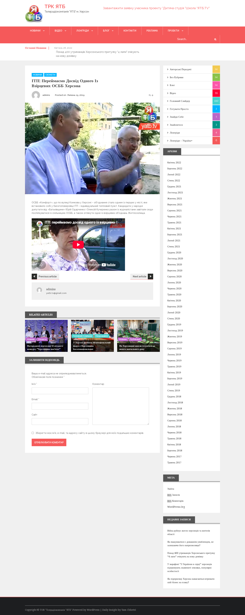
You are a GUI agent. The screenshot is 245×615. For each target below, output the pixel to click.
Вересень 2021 (174, 204)
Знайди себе (177, 116)
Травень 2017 (174, 462)
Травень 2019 (174, 366)
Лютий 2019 (173, 384)
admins (46, 95)
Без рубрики (176, 77)
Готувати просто (179, 109)
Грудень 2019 (174, 324)
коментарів (175, 501)
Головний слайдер (82, 336)
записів (173, 495)
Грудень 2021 (174, 186)
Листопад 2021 (175, 192)
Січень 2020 (173, 318)
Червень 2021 (174, 216)
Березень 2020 (174, 306)
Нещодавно (102, 336)
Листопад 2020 (175, 258)
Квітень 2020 (174, 300)
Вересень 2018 (174, 414)
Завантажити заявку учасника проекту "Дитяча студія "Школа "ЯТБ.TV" (156, 8)
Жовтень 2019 (174, 336)
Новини (35, 30)
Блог (106, 30)
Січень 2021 (173, 246)
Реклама (152, 30)
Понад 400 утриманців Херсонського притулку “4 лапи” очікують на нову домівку (191, 555)
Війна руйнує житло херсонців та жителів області (188, 532)
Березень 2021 (174, 234)
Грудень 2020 (174, 252)
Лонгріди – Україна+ (181, 140)
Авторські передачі (180, 69)
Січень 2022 (173, 180)
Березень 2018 (174, 450)
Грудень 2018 (174, 396)
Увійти (170, 489)
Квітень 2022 (174, 162)
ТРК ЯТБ (54, 6)
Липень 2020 (174, 282)
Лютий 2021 (173, 240)
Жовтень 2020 (174, 264)
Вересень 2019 (174, 342)
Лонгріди (82, 30)
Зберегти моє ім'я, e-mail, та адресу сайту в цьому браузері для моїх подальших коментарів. (90, 433)
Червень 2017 (174, 456)
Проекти (173, 30)
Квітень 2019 (174, 372)
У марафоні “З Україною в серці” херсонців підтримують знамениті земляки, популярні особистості (189, 567)
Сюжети (50, 75)
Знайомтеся (176, 124)
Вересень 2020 (174, 270)
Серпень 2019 (174, 348)
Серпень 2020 (174, 276)
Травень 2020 (174, 294)
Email (35, 399)
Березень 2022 (174, 168)
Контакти (130, 30)
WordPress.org (176, 507)
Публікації (135, 339)
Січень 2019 (173, 390)
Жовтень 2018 (174, 408)
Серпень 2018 (174, 420)
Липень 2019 (174, 354)
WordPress (93, 609)
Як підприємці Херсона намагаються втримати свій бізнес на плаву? (190, 581)
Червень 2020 (174, 288)
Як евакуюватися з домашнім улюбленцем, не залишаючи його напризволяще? (190, 543)
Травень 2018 (174, 438)
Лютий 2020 (173, 312)
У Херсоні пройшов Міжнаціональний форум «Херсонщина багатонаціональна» (91, 345)
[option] (98, 52)
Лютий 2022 (173, 174)
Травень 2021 (174, 222)
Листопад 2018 (175, 402)
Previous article (48, 276)
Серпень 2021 (174, 210)
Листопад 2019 (175, 330)
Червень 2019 (174, 360)
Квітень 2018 (174, 444)
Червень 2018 (174, 432)
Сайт (34, 414)
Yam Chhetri (129, 609)
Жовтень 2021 (174, 198)
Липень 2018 (174, 426)
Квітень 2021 (174, 228)
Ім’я (34, 384)
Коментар (98, 384)
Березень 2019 (174, 378)
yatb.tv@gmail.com (56, 293)
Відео (58, 30)
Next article (139, 276)
